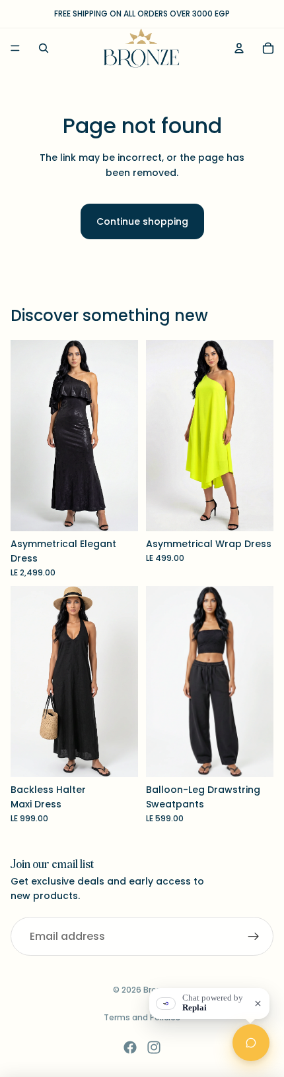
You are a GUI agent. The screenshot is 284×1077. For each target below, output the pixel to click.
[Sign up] (253, 936)
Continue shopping (142, 221)
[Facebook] (130, 1047)
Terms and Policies (142, 1017)
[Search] (43, 48)
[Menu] (15, 48)
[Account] (239, 48)
